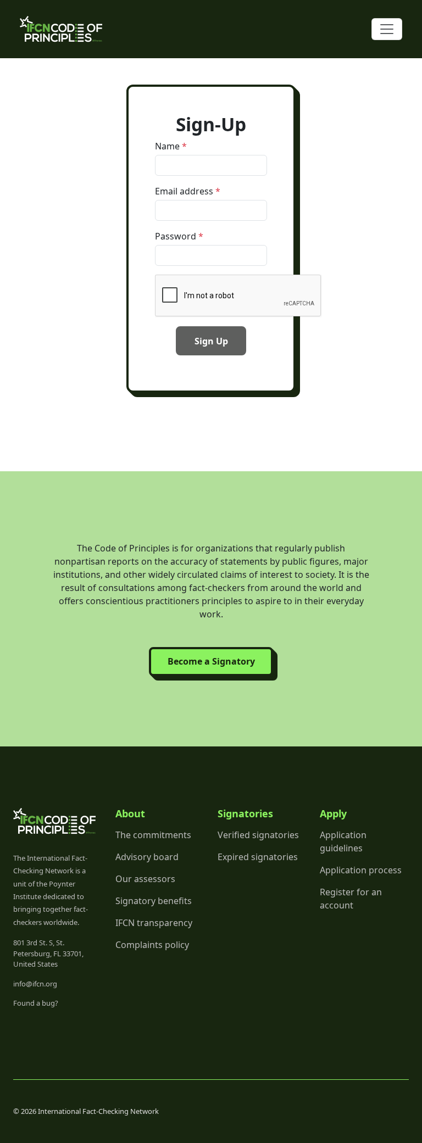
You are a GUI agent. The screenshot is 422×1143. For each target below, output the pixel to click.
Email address (184, 191)
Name (167, 146)
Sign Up (211, 341)
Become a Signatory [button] (211, 661)
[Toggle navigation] (386, 29)
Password (175, 236)
